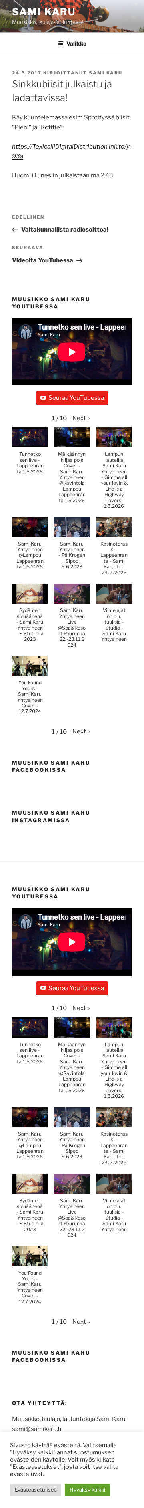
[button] (81, 418)
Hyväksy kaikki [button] (87, 1489)
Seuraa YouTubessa (76, 397)
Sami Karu (44, 12)
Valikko (76, 43)
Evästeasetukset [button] (35, 1489)
